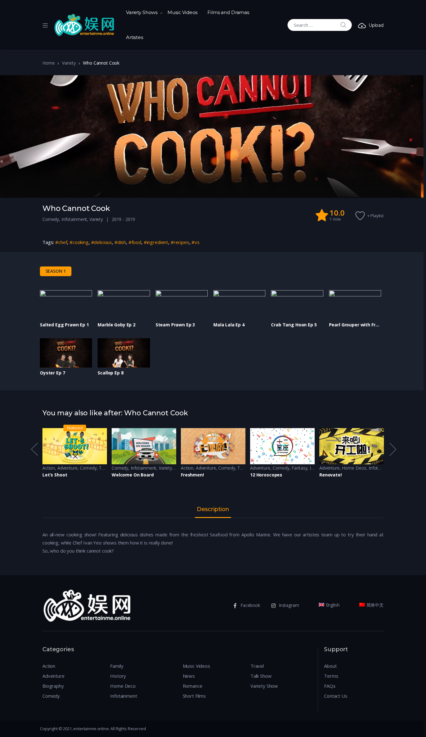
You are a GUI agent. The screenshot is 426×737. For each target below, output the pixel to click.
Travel (257, 666)
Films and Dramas (228, 12)
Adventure (67, 468)
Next (392, 449)
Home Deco (354, 468)
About (330, 666)
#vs (195, 242)
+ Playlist (375, 215)
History (118, 676)
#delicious (101, 242)
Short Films (194, 696)
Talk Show (261, 676)
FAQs (329, 686)
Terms (331, 676)
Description (213, 509)
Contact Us (335, 696)
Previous (34, 449)
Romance (192, 686)
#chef (61, 242)
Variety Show (264, 686)
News (189, 676)
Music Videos (182, 12)
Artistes (134, 37)
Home (48, 63)
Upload (376, 25)
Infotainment (74, 219)
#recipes (180, 242)
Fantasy (299, 468)
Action (48, 468)
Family (116, 666)
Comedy (50, 219)
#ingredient (156, 242)
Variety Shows (141, 12)
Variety (68, 63)
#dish (120, 242)
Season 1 (56, 271)
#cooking (79, 242)
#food (134, 242)
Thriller (105, 468)
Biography (53, 686)
